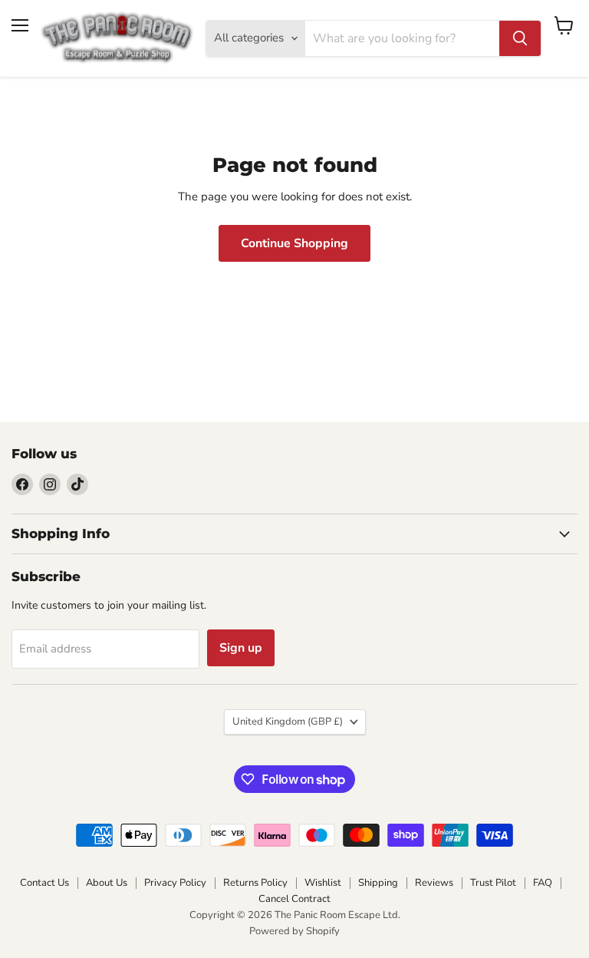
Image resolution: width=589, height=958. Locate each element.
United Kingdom (287, 721)
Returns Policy (255, 883)
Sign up (240, 647)
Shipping (378, 883)
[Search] (520, 38)
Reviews (434, 883)
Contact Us (44, 883)
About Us (106, 883)
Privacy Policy (175, 883)
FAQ (542, 883)
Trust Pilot (493, 883)
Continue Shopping (294, 243)
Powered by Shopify (294, 931)
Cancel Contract (294, 899)
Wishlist (322, 883)
